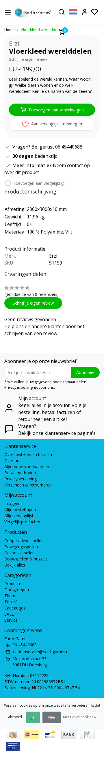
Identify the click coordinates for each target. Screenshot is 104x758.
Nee (51, 717)
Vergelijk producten (22, 521)
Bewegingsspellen (21, 546)
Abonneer (85, 372)
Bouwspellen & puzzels (26, 559)
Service (11, 620)
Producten (14, 583)
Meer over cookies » (79, 716)
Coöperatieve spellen (24, 540)
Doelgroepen (16, 589)
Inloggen (12, 503)
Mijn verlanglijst (19, 515)
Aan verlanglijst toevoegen (56, 123)
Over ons (12, 460)
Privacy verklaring (20, 479)
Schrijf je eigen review (28, 59)
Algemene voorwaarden (26, 466)
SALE (9, 614)
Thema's (12, 595)
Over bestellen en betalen (28, 454)
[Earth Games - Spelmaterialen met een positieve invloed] (33, 12)
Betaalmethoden (20, 472)
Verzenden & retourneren (28, 485)
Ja (32, 717)
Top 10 (11, 602)
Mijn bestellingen (20, 509)
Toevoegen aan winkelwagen (56, 110)
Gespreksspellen (19, 553)
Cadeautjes (14, 608)
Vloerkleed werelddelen (42, 29)
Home (9, 29)
